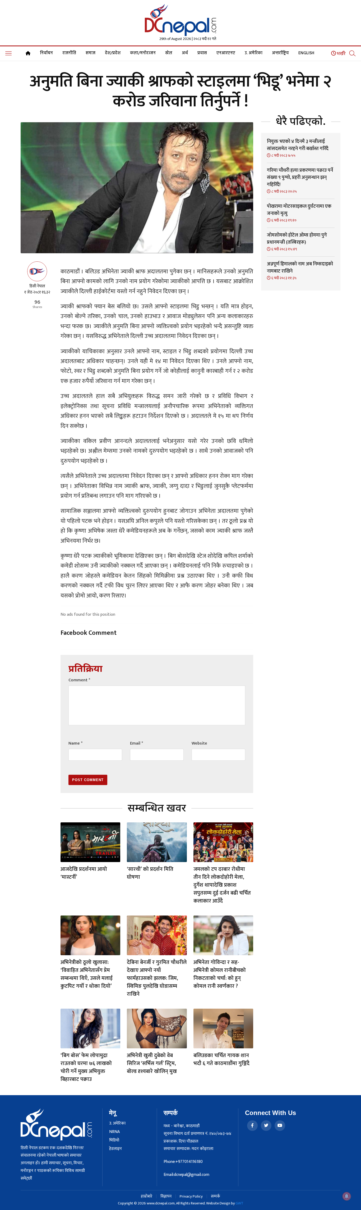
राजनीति (69, 53)
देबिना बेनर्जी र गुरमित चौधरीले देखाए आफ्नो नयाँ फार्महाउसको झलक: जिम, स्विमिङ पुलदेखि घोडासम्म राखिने (157, 978)
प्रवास (202, 53)
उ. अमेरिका (253, 53)
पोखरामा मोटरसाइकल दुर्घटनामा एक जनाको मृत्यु (299, 209)
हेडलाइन (115, 1149)
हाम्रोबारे (146, 1196)
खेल (168, 53)
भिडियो (114, 1140)
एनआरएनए (225, 53)
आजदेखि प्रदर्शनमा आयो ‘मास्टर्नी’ (84, 873)
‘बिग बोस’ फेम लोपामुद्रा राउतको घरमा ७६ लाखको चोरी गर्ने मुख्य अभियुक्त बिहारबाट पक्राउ (86, 1067)
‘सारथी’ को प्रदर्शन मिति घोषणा (150, 873)
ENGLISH (306, 53)
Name (75, 743)
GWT (239, 1203)
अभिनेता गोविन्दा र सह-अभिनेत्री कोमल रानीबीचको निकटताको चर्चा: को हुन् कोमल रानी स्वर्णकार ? (219, 974)
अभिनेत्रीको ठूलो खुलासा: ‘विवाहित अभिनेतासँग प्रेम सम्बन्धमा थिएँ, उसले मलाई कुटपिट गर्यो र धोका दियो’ (87, 974)
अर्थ (185, 53)
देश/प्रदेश (113, 53)
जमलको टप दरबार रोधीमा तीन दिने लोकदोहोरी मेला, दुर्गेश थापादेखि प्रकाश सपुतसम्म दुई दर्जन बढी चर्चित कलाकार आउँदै (222, 885)
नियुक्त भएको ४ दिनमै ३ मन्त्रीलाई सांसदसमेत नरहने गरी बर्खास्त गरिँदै (297, 145)
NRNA (114, 1132)
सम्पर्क (215, 1196)
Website (199, 743)
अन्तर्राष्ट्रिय (280, 53)
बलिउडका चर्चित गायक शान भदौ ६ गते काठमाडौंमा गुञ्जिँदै (221, 1059)
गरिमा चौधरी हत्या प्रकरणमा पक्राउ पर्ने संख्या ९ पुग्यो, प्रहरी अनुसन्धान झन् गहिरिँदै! (300, 177)
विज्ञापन (166, 1196)
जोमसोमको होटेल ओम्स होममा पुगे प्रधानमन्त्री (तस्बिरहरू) (297, 238)
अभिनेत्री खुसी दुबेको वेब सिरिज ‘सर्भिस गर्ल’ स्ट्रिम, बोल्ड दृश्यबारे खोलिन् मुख (152, 1063)
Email (136, 743)
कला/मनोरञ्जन (143, 53)
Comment (79, 680)
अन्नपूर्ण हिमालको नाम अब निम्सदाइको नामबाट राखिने (300, 267)
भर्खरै (341, 54)
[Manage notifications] (347, 1196)
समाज (90, 53)
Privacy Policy (191, 1196)
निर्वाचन (46, 53)
